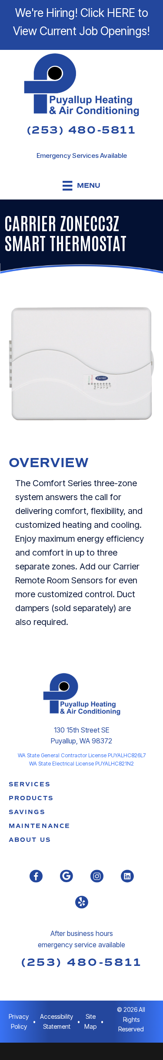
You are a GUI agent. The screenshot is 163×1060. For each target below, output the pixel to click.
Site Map (90, 1021)
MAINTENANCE (39, 826)
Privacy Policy (19, 1021)
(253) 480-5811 (81, 130)
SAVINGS (27, 812)
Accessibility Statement (56, 1021)
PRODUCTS (31, 798)
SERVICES (29, 784)
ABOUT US (30, 840)
